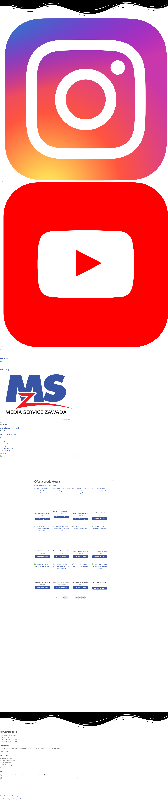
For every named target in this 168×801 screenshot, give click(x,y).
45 (77, 597)
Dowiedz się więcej (42, 519)
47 (83, 597)
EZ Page (15, 799)
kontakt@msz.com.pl (9, 428)
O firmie (6, 446)
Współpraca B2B (8, 448)
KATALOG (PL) (4, 358)
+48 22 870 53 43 (8, 435)
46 (80, 597)
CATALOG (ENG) (4, 370)
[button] (84, 438)
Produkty (6, 440)
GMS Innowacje (23, 799)
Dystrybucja (7, 450)
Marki (5, 442)
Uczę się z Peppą (8, 444)
